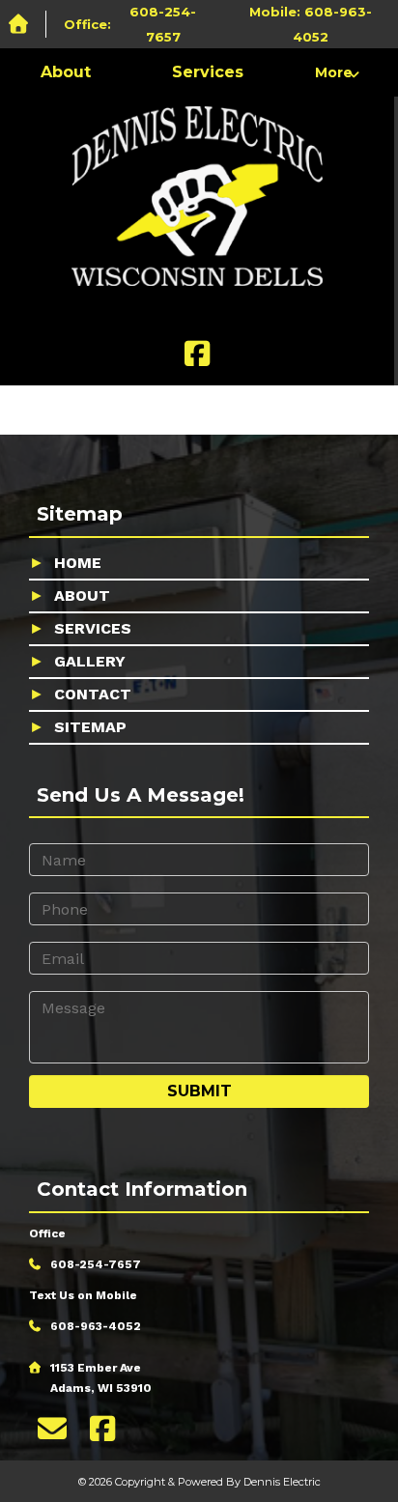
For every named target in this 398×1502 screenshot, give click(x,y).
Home (77, 562)
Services (207, 72)
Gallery (90, 661)
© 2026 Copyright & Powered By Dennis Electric (199, 1481)
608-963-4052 (95, 1326)
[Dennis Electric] (197, 201)
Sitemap (90, 727)
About (66, 72)
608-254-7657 (95, 1264)
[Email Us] (52, 1429)
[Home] (23, 25)
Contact (92, 694)
